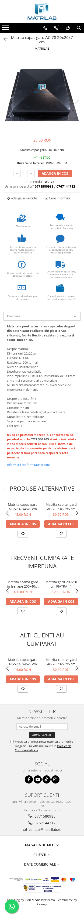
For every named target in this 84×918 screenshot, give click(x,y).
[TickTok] (46, 779)
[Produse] (6, 29)
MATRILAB (42, 48)
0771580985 (45, 816)
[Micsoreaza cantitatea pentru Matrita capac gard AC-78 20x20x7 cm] (17, 173)
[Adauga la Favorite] (23, 533)
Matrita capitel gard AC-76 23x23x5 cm (61, 506)
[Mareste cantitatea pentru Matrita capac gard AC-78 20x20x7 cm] (31, 173)
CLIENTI (40, 854)
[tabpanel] (42, 95)
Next (76, 99)
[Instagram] (55, 779)
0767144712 (45, 823)
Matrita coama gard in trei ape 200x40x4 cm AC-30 (22, 584)
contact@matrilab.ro (44, 829)
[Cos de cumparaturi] (68, 27)
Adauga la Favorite (23, 198)
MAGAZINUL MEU (40, 845)
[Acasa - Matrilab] (42, 11)
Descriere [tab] (13, 316)
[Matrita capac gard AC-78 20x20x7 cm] (42, 95)
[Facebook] (29, 779)
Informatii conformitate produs (28, 465)
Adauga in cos (55, 173)
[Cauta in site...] (79, 27)
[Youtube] (38, 779)
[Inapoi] (3, 39)
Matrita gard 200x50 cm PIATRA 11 (61, 584)
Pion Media (32, 900)
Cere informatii (59, 198)
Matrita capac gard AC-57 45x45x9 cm (23, 506)
